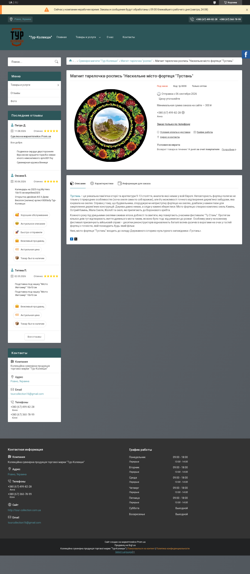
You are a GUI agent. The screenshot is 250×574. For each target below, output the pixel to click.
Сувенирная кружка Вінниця (32, 162)
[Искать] (56, 61)
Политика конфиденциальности (173, 548)
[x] (75, 239)
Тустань (75, 196)
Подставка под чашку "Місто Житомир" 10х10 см (31, 286)
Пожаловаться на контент (141, 548)
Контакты (129, 37)
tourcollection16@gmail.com (27, 393)
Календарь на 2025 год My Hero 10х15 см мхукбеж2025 (32, 191)
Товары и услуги (86, 37)
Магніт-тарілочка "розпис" (136, 60)
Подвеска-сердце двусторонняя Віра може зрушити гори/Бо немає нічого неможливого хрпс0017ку (36, 154)
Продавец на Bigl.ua (125, 545)
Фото (14, 101)
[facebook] (71, 239)
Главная (62, 37)
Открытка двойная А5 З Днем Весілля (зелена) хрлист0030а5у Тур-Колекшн (35, 200)
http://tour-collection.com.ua (24, 510)
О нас (110, 37)
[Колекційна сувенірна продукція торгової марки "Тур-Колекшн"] (17, 37)
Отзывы (15, 93)
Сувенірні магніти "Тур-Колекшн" (98, 60)
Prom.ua (141, 542)
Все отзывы (34, 336)
